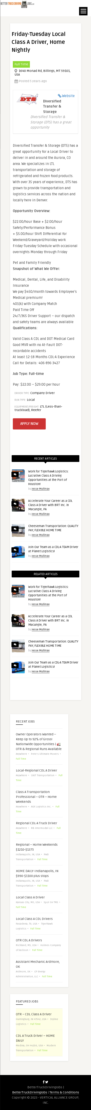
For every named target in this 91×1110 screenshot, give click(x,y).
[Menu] (83, 11)
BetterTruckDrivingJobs (29, 1092)
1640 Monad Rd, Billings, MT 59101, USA (42, 73)
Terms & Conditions (64, 1092)
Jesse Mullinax (40, 488)
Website (68, 96)
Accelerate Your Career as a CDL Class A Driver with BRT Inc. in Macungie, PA (50, 505)
